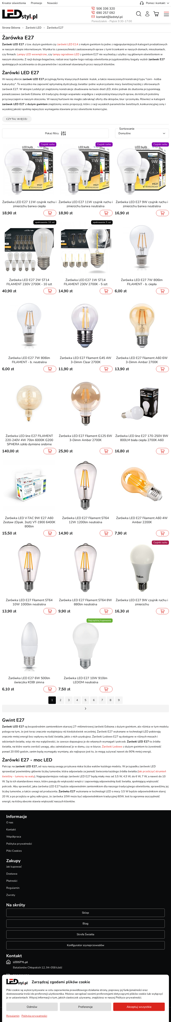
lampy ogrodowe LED (66, 54)
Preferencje (85, 1007)
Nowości (52, 3)
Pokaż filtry (52, 133)
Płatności (11, 881)
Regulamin (12, 888)
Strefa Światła (85, 934)
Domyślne (124, 133)
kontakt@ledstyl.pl (109, 17)
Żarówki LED (33, 28)
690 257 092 (105, 13)
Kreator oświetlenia (14, 3)
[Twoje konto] (147, 14)
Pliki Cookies (14, 851)
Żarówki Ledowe (112, 747)
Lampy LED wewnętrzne (32, 54)
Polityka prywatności (19, 844)
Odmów (32, 1007)
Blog (85, 923)
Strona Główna (11, 28)
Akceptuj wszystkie (139, 1007)
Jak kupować (14, 867)
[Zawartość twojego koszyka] (156, 14)
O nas (9, 822)
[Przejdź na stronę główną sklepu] (19, 15)
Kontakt (11, 829)
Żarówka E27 (55, 28)
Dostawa (11, 874)
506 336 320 (105, 8)
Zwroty (10, 895)
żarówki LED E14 (67, 44)
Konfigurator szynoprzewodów (85, 945)
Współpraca (13, 837)
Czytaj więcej (17, 119)
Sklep (85, 913)
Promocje (36, 3)
